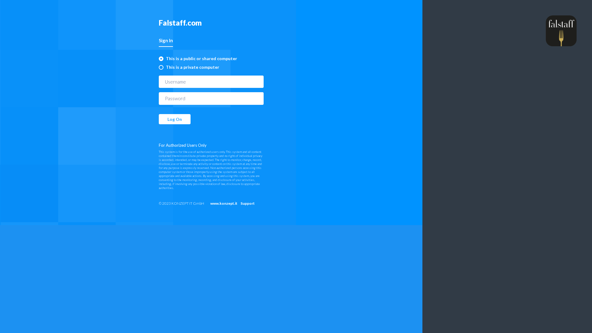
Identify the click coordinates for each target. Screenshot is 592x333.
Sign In (166, 40)
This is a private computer (192, 67)
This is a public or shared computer (201, 58)
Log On (174, 119)
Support (247, 203)
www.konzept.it (223, 203)
